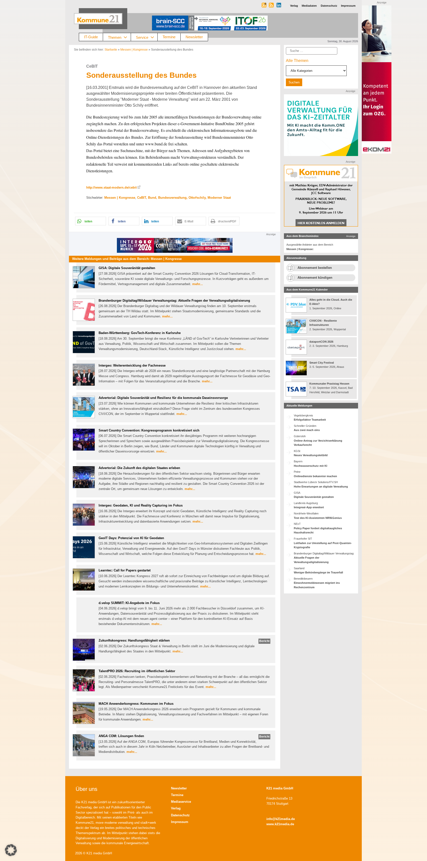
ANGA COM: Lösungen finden (121, 736)
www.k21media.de (280, 824)
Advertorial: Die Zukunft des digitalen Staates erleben (139, 468)
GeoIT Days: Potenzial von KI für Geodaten (131, 538)
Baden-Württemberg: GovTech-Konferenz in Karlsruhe (140, 333)
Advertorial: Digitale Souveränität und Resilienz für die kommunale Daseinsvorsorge (163, 398)
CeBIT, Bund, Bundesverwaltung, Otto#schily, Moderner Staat (184, 197)
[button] (90, 221)
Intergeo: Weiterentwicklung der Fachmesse (132, 365)
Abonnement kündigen (315, 277)
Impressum (179, 822)
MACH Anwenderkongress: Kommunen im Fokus (136, 703)
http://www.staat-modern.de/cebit (111, 187)
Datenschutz (180, 815)
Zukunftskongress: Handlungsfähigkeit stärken (134, 640)
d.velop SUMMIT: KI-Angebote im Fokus (129, 603)
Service (142, 37)
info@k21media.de (280, 819)
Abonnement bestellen (315, 268)
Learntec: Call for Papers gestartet (124, 570)
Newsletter (194, 37)
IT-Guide (91, 37)
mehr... (197, 284)
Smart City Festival (322, 362)
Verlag (176, 808)
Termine (169, 37)
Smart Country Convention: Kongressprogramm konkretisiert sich (149, 430)
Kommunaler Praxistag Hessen (329, 383)
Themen (114, 37)
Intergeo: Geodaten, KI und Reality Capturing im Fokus (141, 505)
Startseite (111, 49)
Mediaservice (181, 801)
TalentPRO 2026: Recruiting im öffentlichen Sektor (137, 671)
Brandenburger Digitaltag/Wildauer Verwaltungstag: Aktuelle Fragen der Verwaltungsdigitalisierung (174, 300)
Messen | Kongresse (134, 49)
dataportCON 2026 (321, 341)
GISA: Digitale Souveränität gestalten (127, 268)
